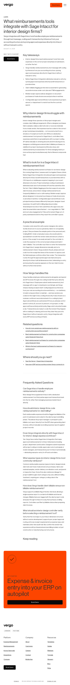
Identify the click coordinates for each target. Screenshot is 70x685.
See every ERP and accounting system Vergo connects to (45, 364)
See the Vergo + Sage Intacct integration (39, 361)
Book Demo (11, 59)
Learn (6, 17)
